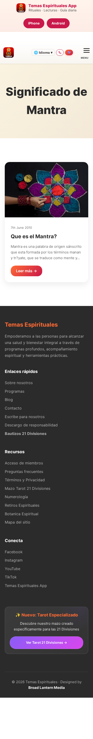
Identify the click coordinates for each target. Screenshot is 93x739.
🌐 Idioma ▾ (43, 52)
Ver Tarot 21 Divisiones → (46, 642)
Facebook (14, 551)
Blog (9, 399)
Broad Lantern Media (46, 687)
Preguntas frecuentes (24, 471)
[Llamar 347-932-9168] (60, 52)
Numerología (16, 496)
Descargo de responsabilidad (31, 425)
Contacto (13, 408)
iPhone (34, 23)
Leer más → (26, 270)
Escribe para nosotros (25, 416)
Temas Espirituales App (26, 585)
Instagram (14, 560)
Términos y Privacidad (25, 479)
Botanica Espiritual (21, 513)
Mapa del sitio (17, 522)
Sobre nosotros (19, 382)
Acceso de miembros (24, 463)
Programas (14, 391)
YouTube (12, 568)
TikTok (11, 577)
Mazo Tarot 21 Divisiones (27, 488)
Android (58, 23)
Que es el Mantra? (34, 236)
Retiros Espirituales (22, 505)
